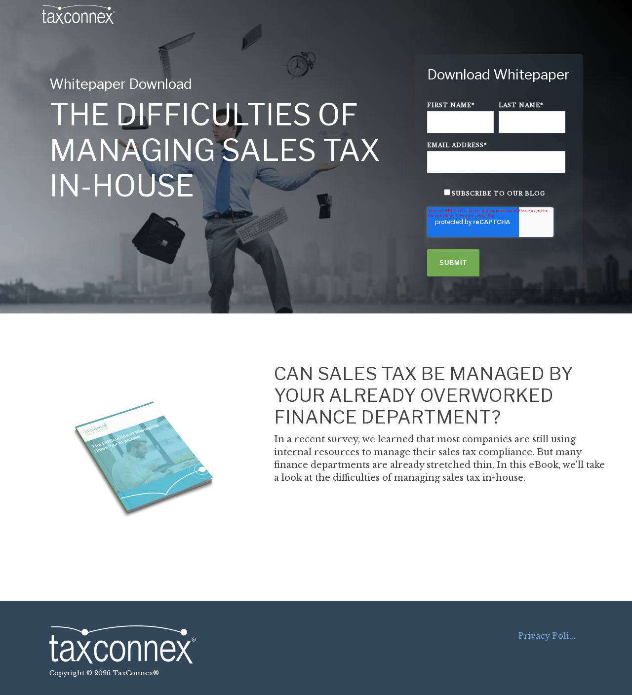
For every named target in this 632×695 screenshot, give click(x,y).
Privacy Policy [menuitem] (548, 636)
